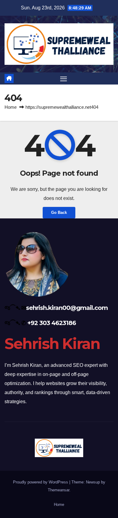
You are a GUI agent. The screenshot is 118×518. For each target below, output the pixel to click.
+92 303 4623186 (51, 323)
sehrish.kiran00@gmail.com (67, 307)
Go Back (59, 212)
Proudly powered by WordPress (41, 482)
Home (11, 107)
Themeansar (58, 490)
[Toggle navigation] (63, 78)
